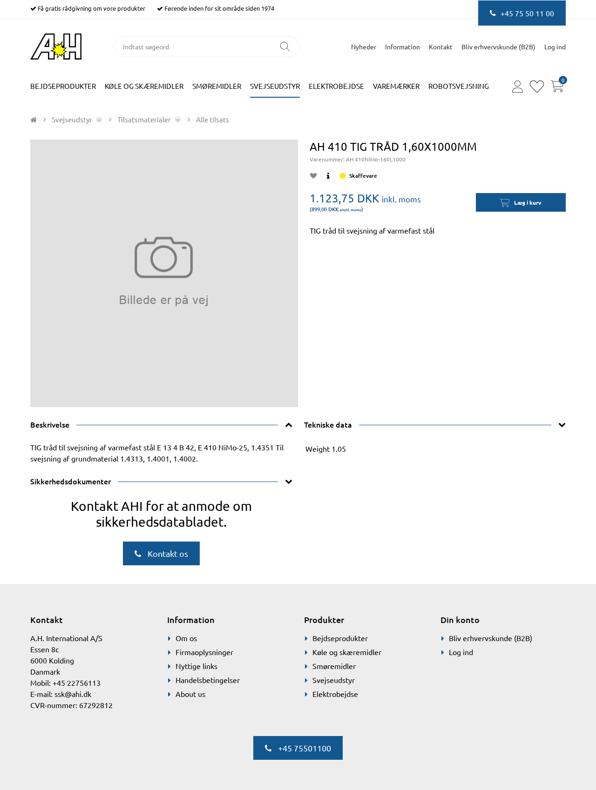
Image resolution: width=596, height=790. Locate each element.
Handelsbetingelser (208, 679)
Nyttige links (196, 665)
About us (190, 693)
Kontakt (441, 46)
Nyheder (363, 46)
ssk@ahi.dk (72, 693)
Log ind (461, 651)
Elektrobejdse (336, 85)
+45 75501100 (303, 748)
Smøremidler (216, 85)
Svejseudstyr (275, 85)
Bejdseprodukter (63, 85)
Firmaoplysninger (204, 651)
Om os (186, 638)
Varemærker (396, 85)
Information (402, 46)
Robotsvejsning (458, 85)
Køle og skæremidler (144, 85)
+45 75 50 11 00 (527, 13)
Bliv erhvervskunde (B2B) (498, 46)
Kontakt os (167, 553)
